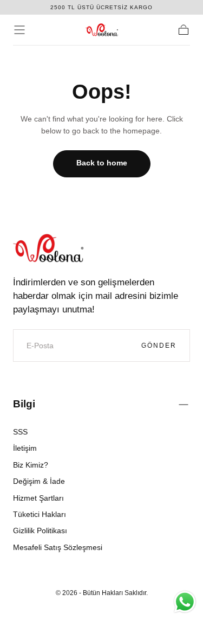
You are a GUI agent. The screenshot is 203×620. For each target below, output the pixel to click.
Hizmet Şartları (38, 498)
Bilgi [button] (24, 404)
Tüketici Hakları (39, 514)
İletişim (25, 448)
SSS (20, 431)
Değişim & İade (39, 481)
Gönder (158, 345)
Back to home (101, 162)
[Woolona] (48, 248)
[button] (19, 29)
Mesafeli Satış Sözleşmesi (57, 547)
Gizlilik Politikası (40, 530)
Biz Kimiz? (30, 465)
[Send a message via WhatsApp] (185, 602)
